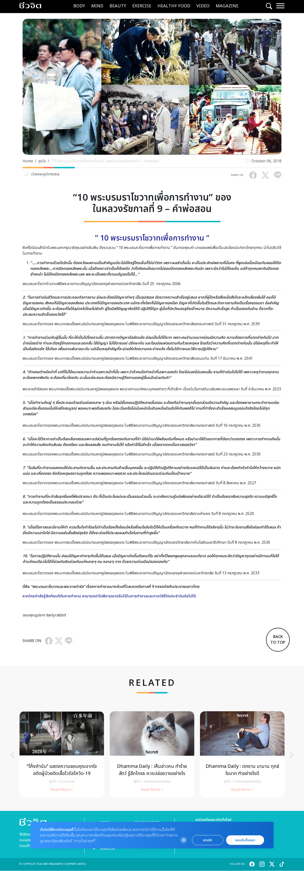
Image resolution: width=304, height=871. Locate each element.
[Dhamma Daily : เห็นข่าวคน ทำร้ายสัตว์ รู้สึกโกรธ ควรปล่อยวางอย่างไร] (152, 754)
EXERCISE (141, 6)
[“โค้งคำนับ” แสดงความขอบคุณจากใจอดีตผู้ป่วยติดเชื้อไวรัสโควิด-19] (61, 754)
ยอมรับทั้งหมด (245, 840)
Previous (12, 755)
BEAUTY (117, 6)
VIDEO (202, 6)
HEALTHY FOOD (173, 6)
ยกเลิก (207, 840)
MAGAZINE (227, 6)
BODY (79, 6)
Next (291, 755)
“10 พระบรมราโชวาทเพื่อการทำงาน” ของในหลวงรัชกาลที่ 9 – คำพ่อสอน (105, 161)
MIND (97, 6)
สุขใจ (42, 161)
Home (28, 161)
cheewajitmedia (45, 174)
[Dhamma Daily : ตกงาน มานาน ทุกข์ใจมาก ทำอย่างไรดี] (242, 754)
